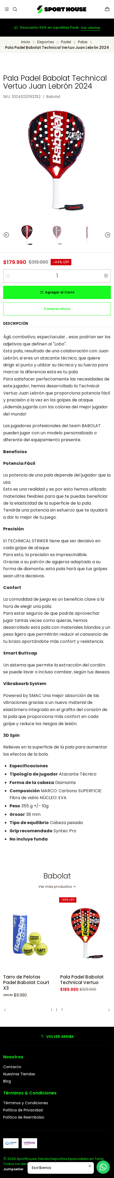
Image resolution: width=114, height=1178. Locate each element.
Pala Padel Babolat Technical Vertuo (82, 980)
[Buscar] (14, 9)
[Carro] (107, 9)
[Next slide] (110, 235)
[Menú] (6, 9)
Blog (7, 1081)
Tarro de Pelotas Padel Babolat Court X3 (26, 982)
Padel (66, 42)
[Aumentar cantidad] (106, 276)
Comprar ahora (57, 308)
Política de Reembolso (23, 1117)
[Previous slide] (4, 235)
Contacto (12, 1066)
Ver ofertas (90, 27)
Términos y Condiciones (25, 1103)
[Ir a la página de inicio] (60, 9)
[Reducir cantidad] (7, 276)
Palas (82, 42)
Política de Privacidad (23, 1110)
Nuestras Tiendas (19, 1074)
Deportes (45, 42)
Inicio (25, 42)
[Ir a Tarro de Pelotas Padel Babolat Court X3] (28, 933)
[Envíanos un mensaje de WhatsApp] (103, 1167)
